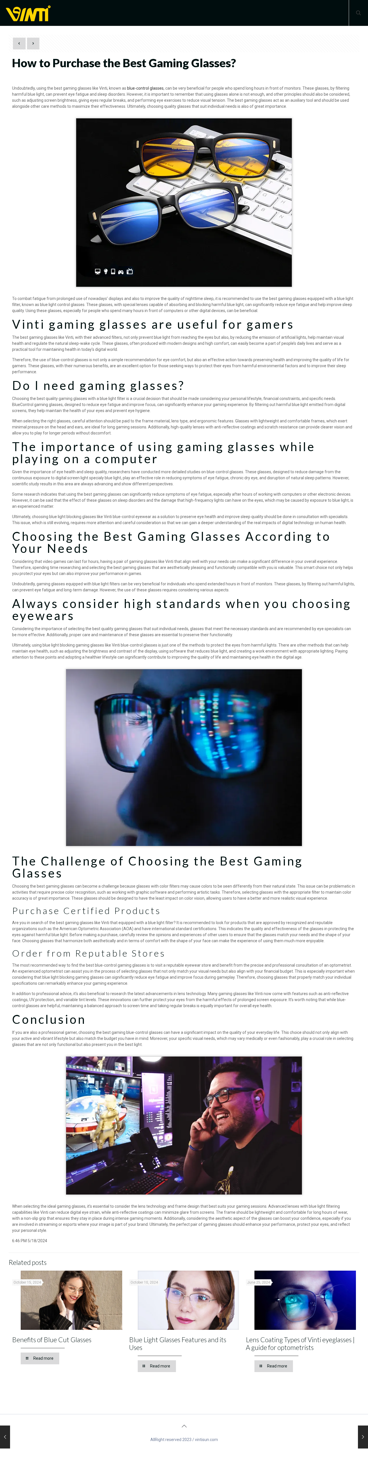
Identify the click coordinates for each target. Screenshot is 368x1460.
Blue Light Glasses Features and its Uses (177, 1343)
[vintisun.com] (30, 13)
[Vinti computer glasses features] (363, 1437)
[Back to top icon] (184, 1426)
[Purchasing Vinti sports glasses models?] (5, 1437)
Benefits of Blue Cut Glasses (51, 1340)
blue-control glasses (145, 88)
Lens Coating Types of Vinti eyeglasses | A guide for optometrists (300, 1343)
